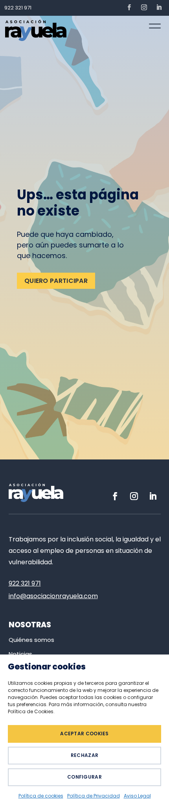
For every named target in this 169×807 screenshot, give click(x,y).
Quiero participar (56, 280)
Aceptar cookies (84, 733)
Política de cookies (40, 795)
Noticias (20, 654)
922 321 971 (17, 7)
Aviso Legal (137, 795)
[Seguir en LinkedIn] (159, 7)
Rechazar (84, 755)
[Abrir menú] (155, 26)
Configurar (84, 777)
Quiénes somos (31, 640)
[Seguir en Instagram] (144, 7)
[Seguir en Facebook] (129, 7)
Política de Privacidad (93, 795)
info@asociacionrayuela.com (53, 596)
